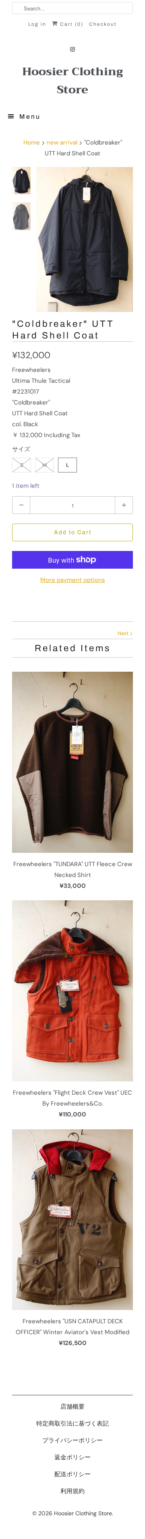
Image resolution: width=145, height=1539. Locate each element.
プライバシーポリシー (72, 1440)
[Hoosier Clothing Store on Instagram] (72, 49)
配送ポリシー (72, 1474)
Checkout (103, 24)
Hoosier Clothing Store (72, 80)
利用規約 (72, 1491)
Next (124, 633)
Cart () (70, 24)
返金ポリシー (72, 1457)
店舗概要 (72, 1407)
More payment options (72, 580)
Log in (37, 24)
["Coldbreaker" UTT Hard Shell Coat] (84, 239)
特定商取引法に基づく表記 (72, 1423)
